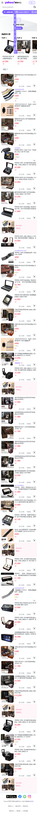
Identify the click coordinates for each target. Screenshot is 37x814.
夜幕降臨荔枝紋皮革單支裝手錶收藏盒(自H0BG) (25, 457)
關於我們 (18, 806)
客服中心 (10, 806)
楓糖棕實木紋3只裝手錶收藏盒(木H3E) (25, 134)
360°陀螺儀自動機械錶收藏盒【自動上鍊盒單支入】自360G (25, 354)
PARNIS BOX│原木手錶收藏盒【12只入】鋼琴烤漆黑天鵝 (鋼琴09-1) (25, 501)
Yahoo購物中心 (13, 2)
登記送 (15, 16)
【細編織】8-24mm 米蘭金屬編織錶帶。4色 (25, 92)
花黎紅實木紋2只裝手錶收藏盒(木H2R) (25, 325)
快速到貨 (15, 24)
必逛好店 (15, 36)
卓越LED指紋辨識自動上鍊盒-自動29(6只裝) (25, 765)
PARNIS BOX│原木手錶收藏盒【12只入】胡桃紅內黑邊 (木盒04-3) (25, 178)
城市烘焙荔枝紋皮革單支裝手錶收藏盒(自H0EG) (25, 398)
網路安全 (11, 811)
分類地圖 (25, 811)
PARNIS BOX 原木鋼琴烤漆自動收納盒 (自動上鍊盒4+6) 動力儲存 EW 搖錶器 (25, 559)
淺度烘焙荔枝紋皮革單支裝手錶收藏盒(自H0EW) (25, 442)
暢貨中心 (15, 20)
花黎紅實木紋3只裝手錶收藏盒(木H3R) (25, 647)
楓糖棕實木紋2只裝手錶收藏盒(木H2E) (25, 75)
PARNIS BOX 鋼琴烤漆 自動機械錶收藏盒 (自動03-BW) (25, 295)
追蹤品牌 (18, 28)
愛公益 (15, 48)
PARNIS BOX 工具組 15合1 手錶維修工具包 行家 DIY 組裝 (25, 151)
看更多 (15, 51)
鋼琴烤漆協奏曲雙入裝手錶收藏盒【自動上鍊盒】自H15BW (25, 471)
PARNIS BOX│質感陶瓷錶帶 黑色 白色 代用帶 (25, 253)
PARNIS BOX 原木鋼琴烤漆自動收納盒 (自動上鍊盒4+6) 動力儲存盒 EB (25, 163)
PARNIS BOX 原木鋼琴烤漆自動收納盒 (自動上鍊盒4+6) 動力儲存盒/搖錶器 (25, 721)
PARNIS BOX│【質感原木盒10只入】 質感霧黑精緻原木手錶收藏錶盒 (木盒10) (25, 488)
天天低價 (15, 28)
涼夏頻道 (15, 32)
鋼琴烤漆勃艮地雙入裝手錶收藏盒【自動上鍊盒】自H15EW (25, 193)
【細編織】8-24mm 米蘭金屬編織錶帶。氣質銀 (25, 591)
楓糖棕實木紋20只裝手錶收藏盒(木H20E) (25, 266)
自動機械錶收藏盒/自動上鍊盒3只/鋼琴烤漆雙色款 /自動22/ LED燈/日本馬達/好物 (25, 633)
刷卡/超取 (15, 40)
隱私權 (18, 811)
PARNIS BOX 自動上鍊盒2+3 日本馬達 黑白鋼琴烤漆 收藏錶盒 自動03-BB (25, 369)
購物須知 (25, 806)
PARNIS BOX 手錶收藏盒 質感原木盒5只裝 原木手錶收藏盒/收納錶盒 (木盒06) (25, 207)
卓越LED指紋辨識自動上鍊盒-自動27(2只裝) (25, 310)
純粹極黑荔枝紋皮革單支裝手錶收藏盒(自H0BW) (25, 413)
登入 (32, 2)
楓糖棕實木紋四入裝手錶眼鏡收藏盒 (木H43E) (25, 119)
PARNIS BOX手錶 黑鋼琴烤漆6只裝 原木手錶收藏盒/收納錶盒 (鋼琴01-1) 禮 (25, 515)
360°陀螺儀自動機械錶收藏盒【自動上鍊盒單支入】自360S (25, 735)
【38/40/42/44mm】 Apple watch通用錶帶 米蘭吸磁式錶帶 (25, 105)
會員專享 (15, 44)
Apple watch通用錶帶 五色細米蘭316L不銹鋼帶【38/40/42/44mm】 (25, 530)
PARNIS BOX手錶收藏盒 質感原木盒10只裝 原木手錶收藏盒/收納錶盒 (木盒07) (25, 281)
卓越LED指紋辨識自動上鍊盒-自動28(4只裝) (25, 691)
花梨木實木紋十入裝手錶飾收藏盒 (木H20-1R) (25, 662)
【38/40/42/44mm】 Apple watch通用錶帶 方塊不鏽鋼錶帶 (25, 339)
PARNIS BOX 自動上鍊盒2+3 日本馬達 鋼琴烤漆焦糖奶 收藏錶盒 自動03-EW (25, 237)
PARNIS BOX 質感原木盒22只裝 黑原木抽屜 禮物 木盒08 (25, 603)
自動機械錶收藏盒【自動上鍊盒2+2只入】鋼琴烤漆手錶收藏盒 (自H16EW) (25, 677)
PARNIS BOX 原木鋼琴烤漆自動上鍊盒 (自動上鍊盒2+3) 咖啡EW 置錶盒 (25, 618)
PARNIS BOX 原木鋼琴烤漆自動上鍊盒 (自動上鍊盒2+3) (25, 750)
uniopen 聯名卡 (23, 12)
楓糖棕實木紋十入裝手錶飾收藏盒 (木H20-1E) (25, 427)
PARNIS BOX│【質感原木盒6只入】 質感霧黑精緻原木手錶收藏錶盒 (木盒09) (25, 574)
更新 (32, 801)
